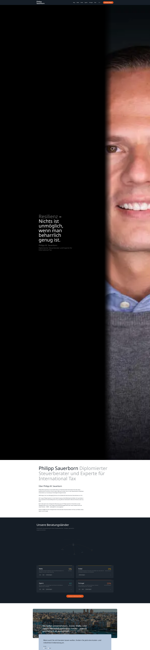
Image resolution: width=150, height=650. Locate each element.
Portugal (91, 2)
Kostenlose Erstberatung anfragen (75, 596)
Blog (74, 2)
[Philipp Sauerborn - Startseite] (40, 2)
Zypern (86, 2)
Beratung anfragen (108, 2)
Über (95, 2)
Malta (78, 2)
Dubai (82, 2)
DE (99, 2)
